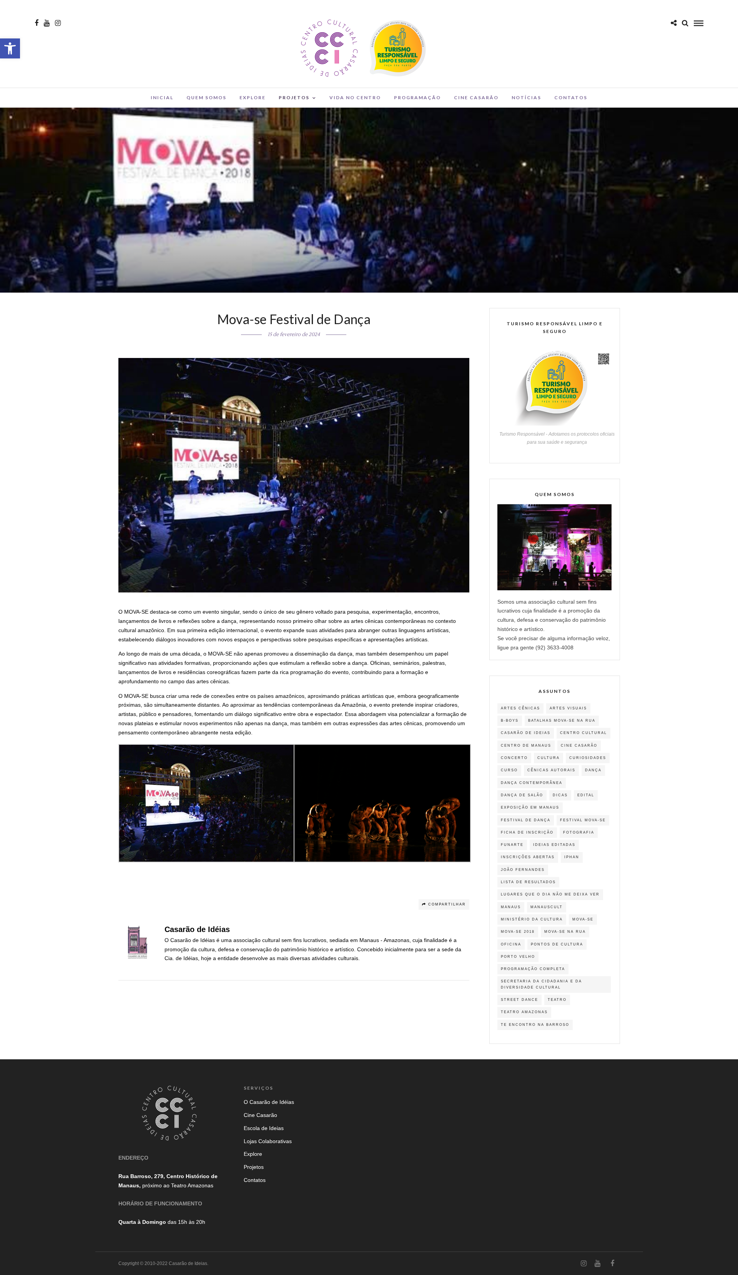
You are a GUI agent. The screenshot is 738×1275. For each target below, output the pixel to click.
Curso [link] (509, 770)
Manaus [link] (511, 907)
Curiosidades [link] (587, 758)
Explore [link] (252, 97)
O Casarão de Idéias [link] (269, 1102)
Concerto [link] (514, 758)
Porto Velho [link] (518, 957)
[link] (10, 48)
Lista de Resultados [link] (528, 882)
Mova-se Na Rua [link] (565, 932)
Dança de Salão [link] (522, 795)
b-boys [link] (510, 720)
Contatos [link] (570, 97)
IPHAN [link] (571, 857)
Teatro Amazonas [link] (524, 1012)
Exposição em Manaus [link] (530, 807)
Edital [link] (585, 795)
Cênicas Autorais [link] (551, 770)
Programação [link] (417, 97)
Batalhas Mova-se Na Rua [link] (561, 720)
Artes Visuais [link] (568, 708)
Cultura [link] (548, 758)
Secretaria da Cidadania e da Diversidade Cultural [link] (541, 984)
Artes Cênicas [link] (520, 708)
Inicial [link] (162, 97)
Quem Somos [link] (206, 97)
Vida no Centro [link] (355, 97)
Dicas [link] (560, 795)
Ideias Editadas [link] (554, 845)
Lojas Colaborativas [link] (268, 1141)
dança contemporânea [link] (531, 783)
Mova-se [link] (582, 919)
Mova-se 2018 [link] (518, 932)
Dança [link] (593, 770)
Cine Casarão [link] (476, 97)
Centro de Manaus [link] (526, 745)
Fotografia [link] (578, 832)
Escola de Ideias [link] (264, 1128)
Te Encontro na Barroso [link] (535, 1025)
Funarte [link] (512, 845)
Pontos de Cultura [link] (557, 944)
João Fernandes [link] (523, 870)
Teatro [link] (557, 1000)
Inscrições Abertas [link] (528, 857)
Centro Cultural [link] (583, 733)
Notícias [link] (526, 97)
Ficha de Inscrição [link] (527, 832)
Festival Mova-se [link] (583, 820)
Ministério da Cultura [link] (532, 919)
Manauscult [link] (546, 907)
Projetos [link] (294, 97)
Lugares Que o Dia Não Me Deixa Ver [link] (550, 894)
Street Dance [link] (519, 1000)
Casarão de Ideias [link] (525, 733)
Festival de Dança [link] (525, 820)
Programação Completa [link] (533, 969)
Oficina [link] (511, 944)
